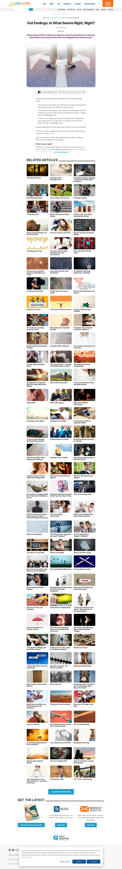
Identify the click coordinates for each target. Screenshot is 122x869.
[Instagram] (17, 850)
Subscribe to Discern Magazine (31, 825)
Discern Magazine (88, 9)
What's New (61, 9)
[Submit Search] (31, 9)
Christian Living (65, 14)
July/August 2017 (55, 18)
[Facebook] (10, 850)
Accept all (79, 861)
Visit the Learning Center (108, 3)
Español (103, 9)
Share (62, 31)
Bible (52, 4)
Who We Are (71, 9)
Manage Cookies (65, 861)
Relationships (89, 4)
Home (54, 14)
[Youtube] (13, 850)
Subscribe (61, 825)
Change (78, 4)
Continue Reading (61, 152)
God (44, 4)
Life (58, 4)
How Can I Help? (13, 855)
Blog (97, 9)
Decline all (93, 861)
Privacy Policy (29, 857)
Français (110, 9)
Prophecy (67, 4)
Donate (79, 9)
